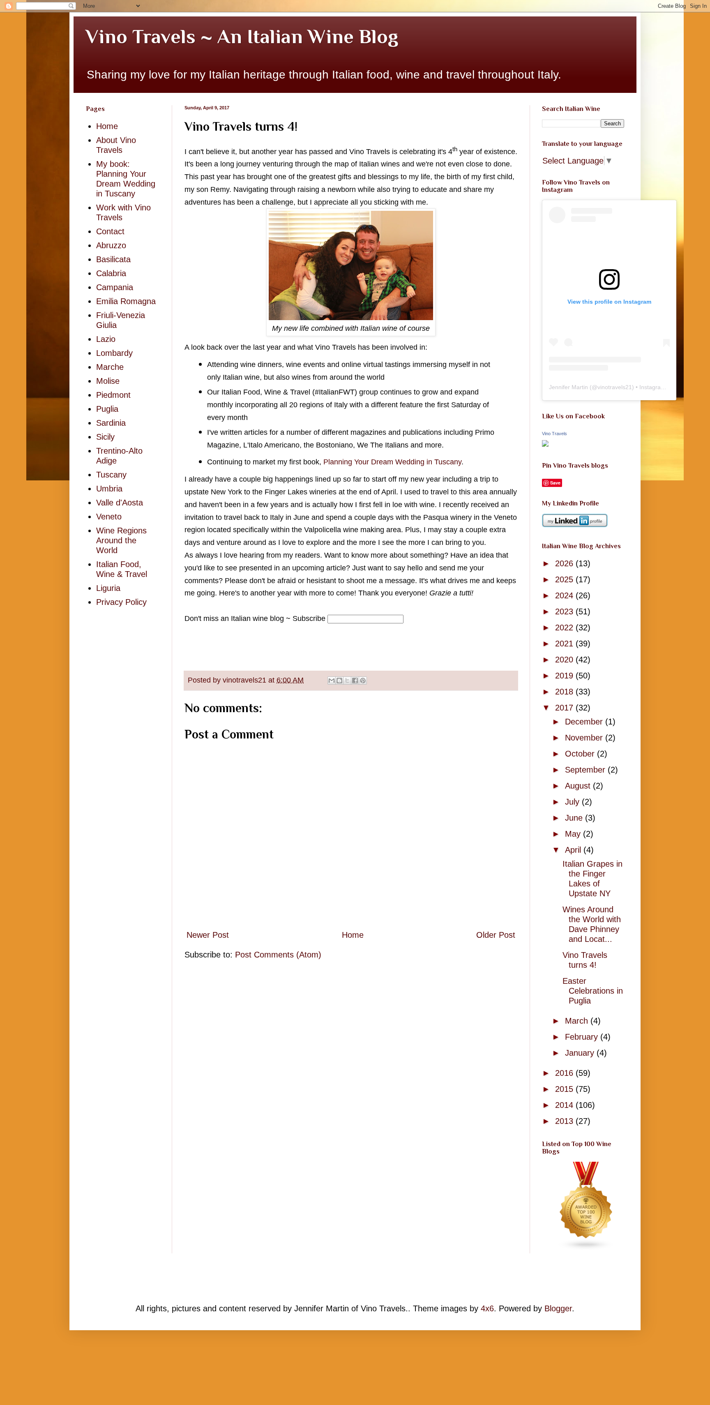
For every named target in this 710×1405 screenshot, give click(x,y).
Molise (108, 380)
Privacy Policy (121, 602)
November (585, 737)
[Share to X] (347, 680)
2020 (565, 659)
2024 (565, 595)
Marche (110, 366)
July (573, 801)
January (581, 1052)
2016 (565, 1072)
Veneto (109, 516)
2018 (565, 691)
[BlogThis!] (339, 680)
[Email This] (331, 680)
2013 (565, 1121)
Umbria (109, 488)
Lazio (105, 339)
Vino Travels (554, 433)
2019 (565, 675)
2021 (565, 643)
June (575, 817)
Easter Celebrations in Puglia (592, 990)
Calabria (111, 273)
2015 (565, 1089)
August (579, 785)
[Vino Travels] (545, 443)
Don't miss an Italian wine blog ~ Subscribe (254, 618)
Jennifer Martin (568, 387)
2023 (565, 611)
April (574, 849)
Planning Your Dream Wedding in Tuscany (392, 462)
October (581, 753)
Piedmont (113, 394)
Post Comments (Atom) (278, 954)
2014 (565, 1105)
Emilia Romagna (126, 301)
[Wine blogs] (586, 1247)
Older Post (495, 934)
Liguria (108, 588)
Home (353, 934)
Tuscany (111, 474)
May (574, 833)
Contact (110, 231)
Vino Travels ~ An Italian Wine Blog (242, 36)
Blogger (558, 1308)
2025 (565, 579)
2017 (565, 707)
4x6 (487, 1308)
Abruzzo (111, 245)
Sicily (105, 436)
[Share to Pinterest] (363, 680)
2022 (565, 627)
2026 (565, 563)
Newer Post (208, 934)
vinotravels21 (614, 387)
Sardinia (111, 422)
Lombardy (114, 353)
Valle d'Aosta (119, 502)
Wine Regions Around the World (121, 540)
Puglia (107, 408)
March (577, 1020)
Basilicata (113, 259)
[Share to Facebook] (355, 680)
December (585, 721)
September (586, 769)
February (582, 1036)
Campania (114, 287)
